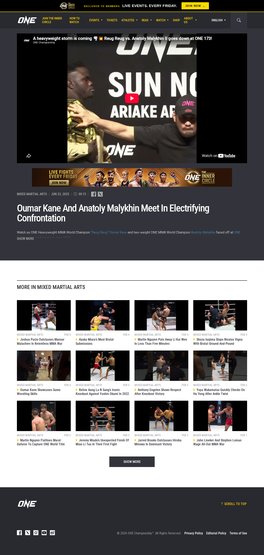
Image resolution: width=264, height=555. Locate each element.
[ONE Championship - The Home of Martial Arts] (27, 20)
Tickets (112, 20)
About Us (188, 20)
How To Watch (75, 20)
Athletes (127, 20)
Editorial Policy (216, 533)
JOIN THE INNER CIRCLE (52, 20)
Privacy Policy (193, 533)
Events (94, 20)
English (217, 20)
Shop (176, 20)
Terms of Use (238, 533)
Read (145, 20)
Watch (160, 20)
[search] (239, 20)
